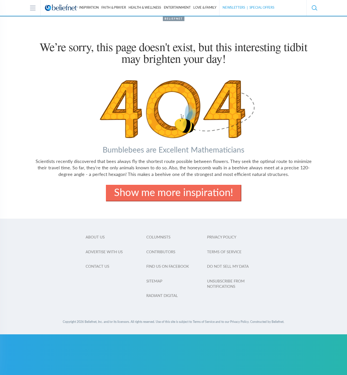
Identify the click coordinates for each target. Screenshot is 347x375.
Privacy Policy (221, 237)
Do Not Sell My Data (228, 266)
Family (204, 7)
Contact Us (97, 266)
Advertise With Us (104, 252)
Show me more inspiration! (173, 193)
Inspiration (89, 7)
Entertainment (177, 7)
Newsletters (234, 7)
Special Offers (261, 7)
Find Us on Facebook (167, 266)
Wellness (145, 7)
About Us (95, 237)
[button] (314, 8)
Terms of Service (224, 252)
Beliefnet (174, 19)
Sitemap (154, 281)
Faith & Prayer (113, 7)
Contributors (160, 252)
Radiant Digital (162, 296)
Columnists (158, 237)
